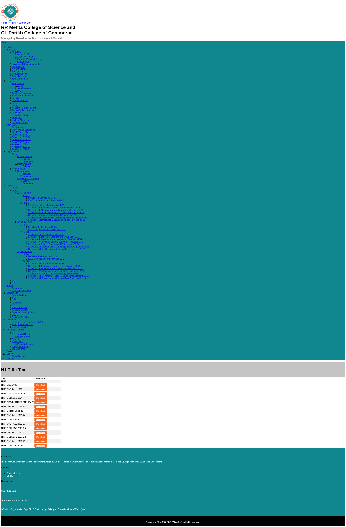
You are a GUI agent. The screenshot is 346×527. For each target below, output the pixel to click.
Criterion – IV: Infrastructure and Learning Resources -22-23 (56, 271)
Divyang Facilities (20, 317)
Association (17, 288)
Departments (12, 152)
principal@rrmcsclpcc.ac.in (14, 500)
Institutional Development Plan (26, 64)
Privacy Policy (13, 473)
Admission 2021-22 (21, 147)
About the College (26, 57)
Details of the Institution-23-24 (42, 227)
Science (27, 159)
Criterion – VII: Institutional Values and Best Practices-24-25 (56, 220)
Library (15, 105)
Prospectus (17, 127)
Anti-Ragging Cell (20, 310)
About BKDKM (24, 54)
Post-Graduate (24, 164)
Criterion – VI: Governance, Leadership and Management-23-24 (58, 247)
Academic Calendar (21, 93)
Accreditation (18, 66)
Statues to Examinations (23, 96)
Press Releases (25, 344)
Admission (11, 125)
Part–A (26, 195)
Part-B (26, 232)
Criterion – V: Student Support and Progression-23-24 (53, 244)
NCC (14, 298)
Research (11, 320)
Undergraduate (24, 156)
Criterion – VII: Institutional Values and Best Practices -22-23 (57, 278)
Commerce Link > (9, 23)
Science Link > (26, 23)
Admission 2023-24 (21, 142)
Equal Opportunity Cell (23, 312)
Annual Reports (19, 74)
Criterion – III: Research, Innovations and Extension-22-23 (55, 268)
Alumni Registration (21, 290)
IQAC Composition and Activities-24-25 (47, 200)
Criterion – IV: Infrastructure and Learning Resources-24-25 (56, 212)
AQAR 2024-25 (24, 193)
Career (9, 351)
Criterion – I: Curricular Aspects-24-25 (46, 205)
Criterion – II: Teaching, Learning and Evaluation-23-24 (54, 237)
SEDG (15, 315)
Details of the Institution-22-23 (42, 256)
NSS (14, 300)
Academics (11, 81)
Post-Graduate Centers (28, 178)
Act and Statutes (20, 69)
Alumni (9, 285)
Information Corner (15, 329)
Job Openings (18, 349)
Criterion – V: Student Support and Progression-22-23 (53, 273)
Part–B (26, 203)
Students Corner (20, 122)
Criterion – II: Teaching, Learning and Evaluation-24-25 (54, 208)
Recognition (18, 71)
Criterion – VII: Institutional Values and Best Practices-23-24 (56, 249)
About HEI (11, 49)
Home (9, 47)
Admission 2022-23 (21, 144)
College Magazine (20, 120)
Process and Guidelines (23, 130)
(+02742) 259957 (9, 491)
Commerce (28, 161)
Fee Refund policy (20, 132)
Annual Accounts (20, 76)
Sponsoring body (20, 79)
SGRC (15, 305)
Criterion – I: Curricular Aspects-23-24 (46, 234)
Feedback (16, 117)
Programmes (18, 83)
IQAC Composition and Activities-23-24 (47, 229)
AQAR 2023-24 (24, 222)
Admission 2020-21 (21, 149)
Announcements (20, 339)
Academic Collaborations (24, 108)
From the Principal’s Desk (29, 59)
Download (40, 385)
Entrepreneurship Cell (22, 324)
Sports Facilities (19, 295)
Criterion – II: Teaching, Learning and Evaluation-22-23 (54, 266)
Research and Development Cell (27, 322)
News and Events (20, 346)
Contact (10, 359)
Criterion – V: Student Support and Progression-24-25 (53, 215)
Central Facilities (20, 327)
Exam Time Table (20, 115)
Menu (3, 42)
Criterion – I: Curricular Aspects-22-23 (46, 264)
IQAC (14, 103)
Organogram (23, 61)
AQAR (15, 191)
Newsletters (17, 341)
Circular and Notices (21, 334)
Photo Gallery (18, 356)
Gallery (9, 354)
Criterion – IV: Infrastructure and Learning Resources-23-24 (56, 242)
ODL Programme (20, 100)
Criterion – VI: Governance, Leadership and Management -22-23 (58, 276)
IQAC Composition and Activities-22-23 (47, 259)
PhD (19, 91)
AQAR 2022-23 (24, 251)
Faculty (15, 98)
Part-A (26, 225)
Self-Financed (24, 88)
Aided (20, 86)
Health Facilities (19, 307)
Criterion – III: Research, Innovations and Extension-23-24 (55, 239)
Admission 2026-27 (21, 135)
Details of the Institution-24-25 (42, 198)
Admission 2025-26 (21, 137)
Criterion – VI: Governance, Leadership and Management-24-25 (58, 217)
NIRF (14, 283)
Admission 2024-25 (21, 139)
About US (16, 52)
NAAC (9, 186)
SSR (14, 281)
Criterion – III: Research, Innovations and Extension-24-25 (55, 210)
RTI (13, 332)
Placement (17, 113)
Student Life (12, 293)
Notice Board (23, 337)
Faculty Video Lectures (23, 110)
